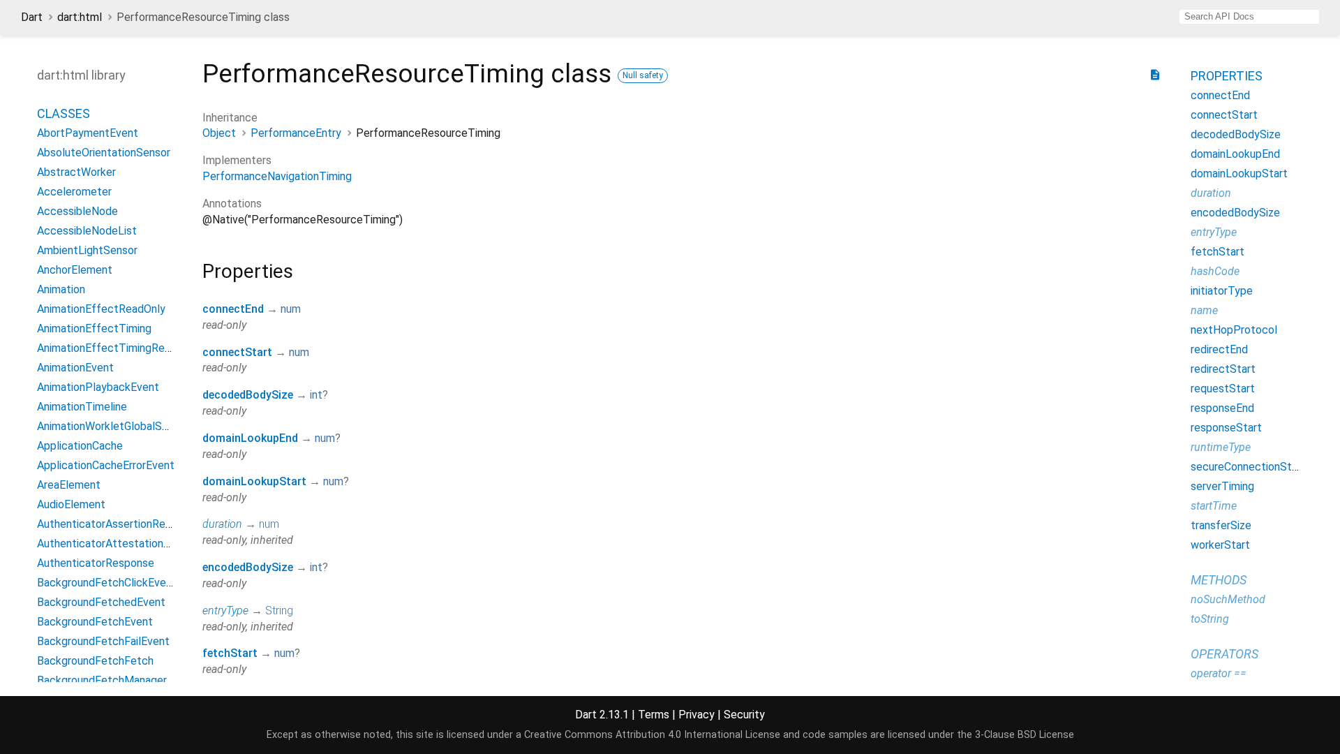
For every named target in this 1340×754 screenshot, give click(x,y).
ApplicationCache (80, 445)
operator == (1218, 673)
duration (222, 524)
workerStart (1220, 545)
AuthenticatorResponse (95, 563)
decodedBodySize (247, 394)
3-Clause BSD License (1024, 735)
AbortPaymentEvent (87, 133)
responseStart (1226, 427)
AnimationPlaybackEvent (98, 387)
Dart (32, 17)
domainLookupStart (254, 481)
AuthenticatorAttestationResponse (124, 543)
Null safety (643, 75)
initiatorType (1222, 290)
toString (1210, 619)
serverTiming (1222, 486)
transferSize (1221, 525)
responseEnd (1222, 408)
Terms (653, 714)
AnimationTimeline (82, 406)
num (291, 309)
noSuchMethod (1228, 599)
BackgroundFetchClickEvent (107, 582)
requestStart (1223, 388)
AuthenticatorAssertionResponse (119, 524)
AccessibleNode (77, 211)
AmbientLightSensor (87, 250)
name (1204, 310)
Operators (1224, 653)
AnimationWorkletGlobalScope (112, 426)
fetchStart (230, 653)
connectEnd (233, 309)
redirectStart (1223, 369)
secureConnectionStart (1248, 466)
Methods (1218, 579)
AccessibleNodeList (87, 230)
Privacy (696, 714)
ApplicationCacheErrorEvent (105, 465)
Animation (61, 289)
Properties (1227, 75)
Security (744, 714)
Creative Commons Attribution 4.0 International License (652, 735)
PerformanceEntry (296, 133)
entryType (225, 610)
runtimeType (1221, 447)
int (316, 394)
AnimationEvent (75, 367)
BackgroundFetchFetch (95, 660)
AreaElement (68, 484)
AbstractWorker (76, 172)
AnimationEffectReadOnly (101, 309)
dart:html (79, 17)
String (279, 610)
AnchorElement (74, 269)
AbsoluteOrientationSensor (103, 152)
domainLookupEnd (250, 438)
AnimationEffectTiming (94, 328)
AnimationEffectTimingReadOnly (117, 348)
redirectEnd (1219, 349)
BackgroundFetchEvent (95, 621)
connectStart (237, 352)
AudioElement (71, 504)
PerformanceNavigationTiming (277, 176)
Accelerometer (74, 191)
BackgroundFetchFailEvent (103, 641)
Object (219, 133)
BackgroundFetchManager (102, 680)
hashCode (1215, 271)
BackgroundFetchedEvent (101, 602)
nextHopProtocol (1234, 330)
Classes (63, 113)
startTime (1214, 505)
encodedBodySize (247, 567)
